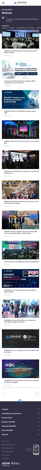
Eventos (11, 28)
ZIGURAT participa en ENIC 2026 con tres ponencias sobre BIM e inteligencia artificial (20, 321)
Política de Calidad (7, 451)
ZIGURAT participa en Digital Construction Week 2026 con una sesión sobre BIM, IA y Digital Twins (20, 232)
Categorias (5, 25)
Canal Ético (5, 458)
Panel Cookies (6, 455)
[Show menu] (3, 3)
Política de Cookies (7, 448)
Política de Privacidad (8, 444)
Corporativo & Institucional (25, 28)
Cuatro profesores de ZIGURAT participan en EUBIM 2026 (21, 262)
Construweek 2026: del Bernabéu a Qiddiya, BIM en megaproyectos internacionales (20, 82)
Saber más (7, 55)
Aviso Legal (5, 441)
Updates (4, 28)
